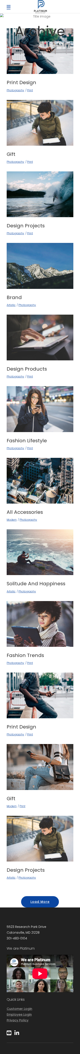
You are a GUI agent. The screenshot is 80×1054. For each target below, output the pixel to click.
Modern (12, 520)
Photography (15, 90)
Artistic (11, 305)
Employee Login (19, 1014)
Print (30, 90)
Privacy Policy (17, 1020)
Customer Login (19, 1008)
